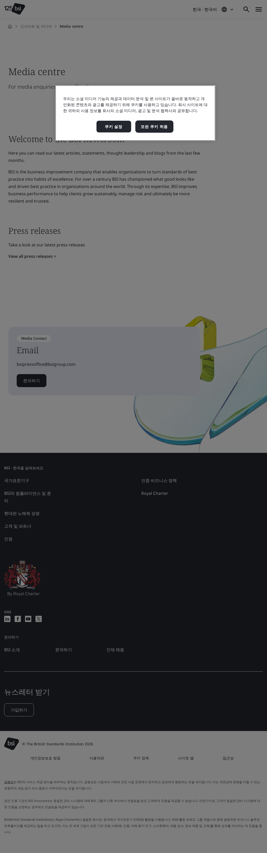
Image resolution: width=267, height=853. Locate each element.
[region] (135, 113)
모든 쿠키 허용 (154, 126)
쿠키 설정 (114, 126)
